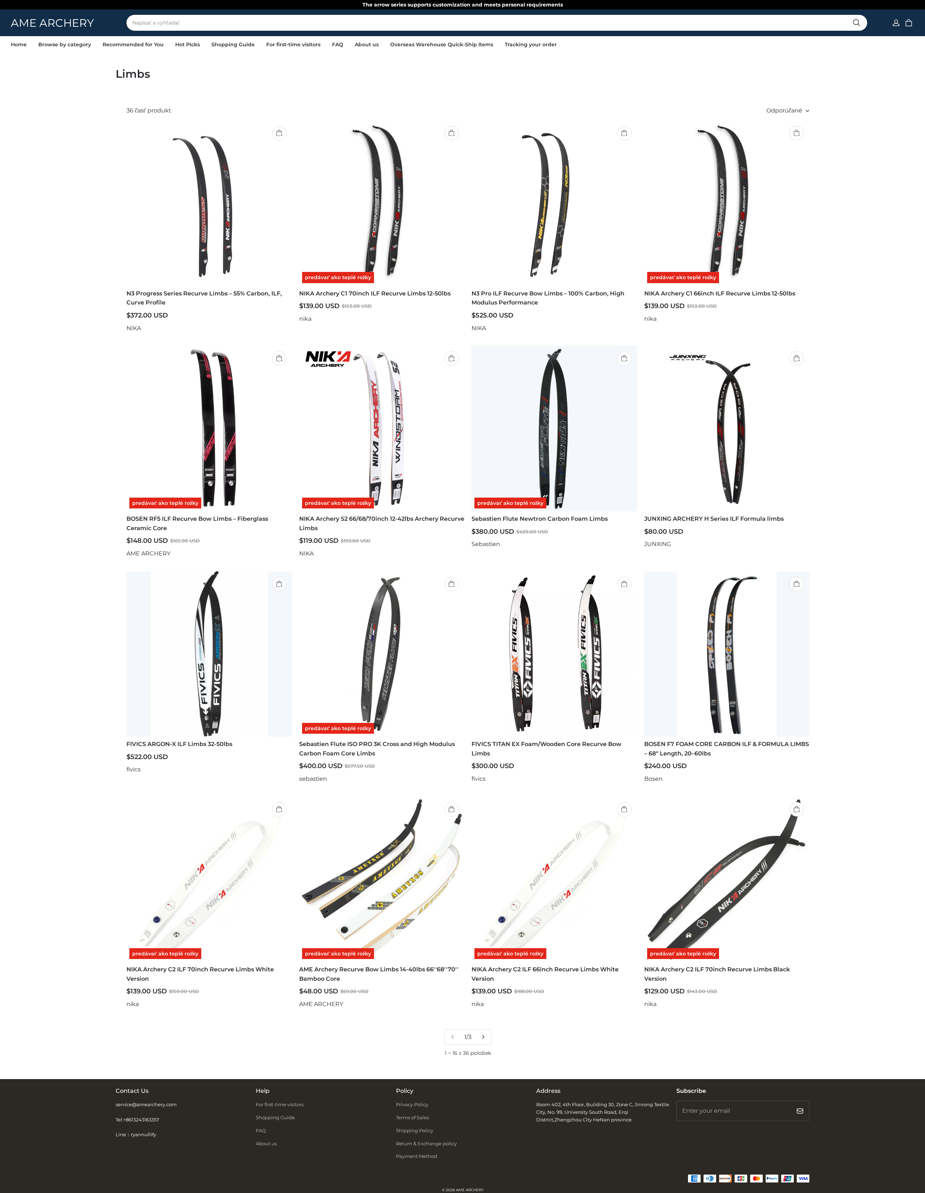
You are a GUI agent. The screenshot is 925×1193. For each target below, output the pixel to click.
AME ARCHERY (469, 1190)
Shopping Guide (233, 44)
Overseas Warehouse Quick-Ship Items (441, 44)
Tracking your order (531, 44)
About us (367, 44)
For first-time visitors (293, 44)
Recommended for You (133, 44)
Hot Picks (187, 44)
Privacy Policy (412, 1104)
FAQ (337, 44)
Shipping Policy (414, 1130)
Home (19, 44)
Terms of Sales (412, 1117)
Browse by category (64, 44)
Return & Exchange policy (426, 1143)
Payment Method (416, 1156)
